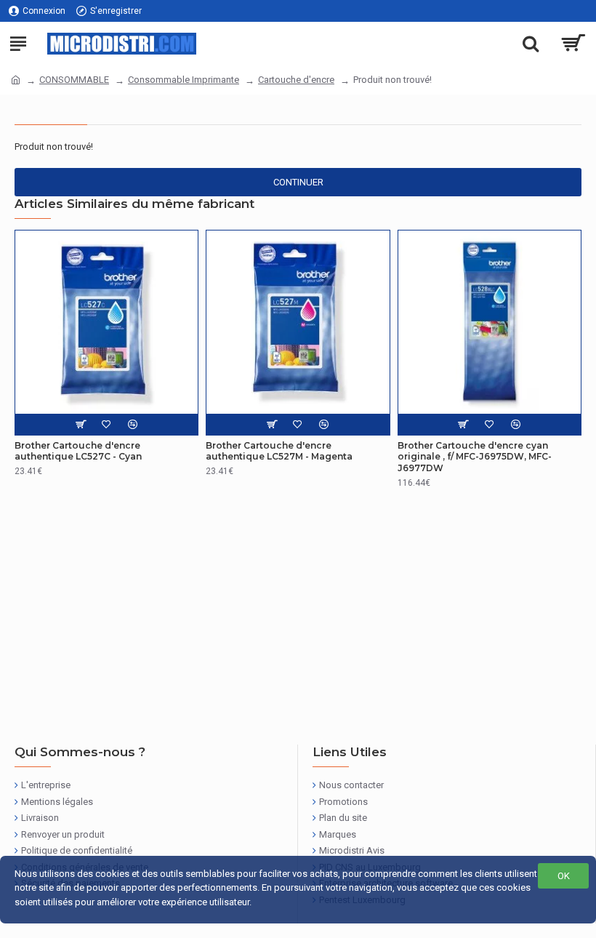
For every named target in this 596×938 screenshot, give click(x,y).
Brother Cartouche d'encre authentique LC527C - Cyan (78, 451)
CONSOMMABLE (74, 79)
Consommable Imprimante (183, 79)
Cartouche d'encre (296, 79)
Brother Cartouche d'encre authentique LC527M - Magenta (279, 451)
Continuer (298, 182)
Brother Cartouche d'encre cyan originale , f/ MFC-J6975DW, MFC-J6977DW (475, 456)
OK (563, 875)
